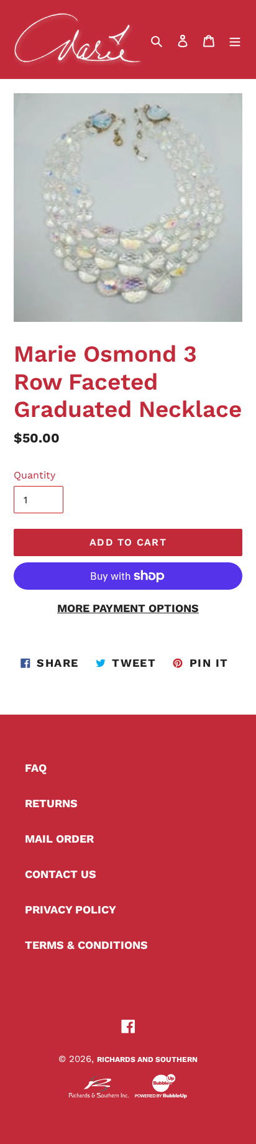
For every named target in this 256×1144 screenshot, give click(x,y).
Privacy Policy (70, 909)
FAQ (36, 767)
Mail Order (59, 838)
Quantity (34, 475)
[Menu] (235, 39)
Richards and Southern (147, 1059)
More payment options (128, 608)
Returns (51, 803)
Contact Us (60, 874)
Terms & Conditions (86, 944)
